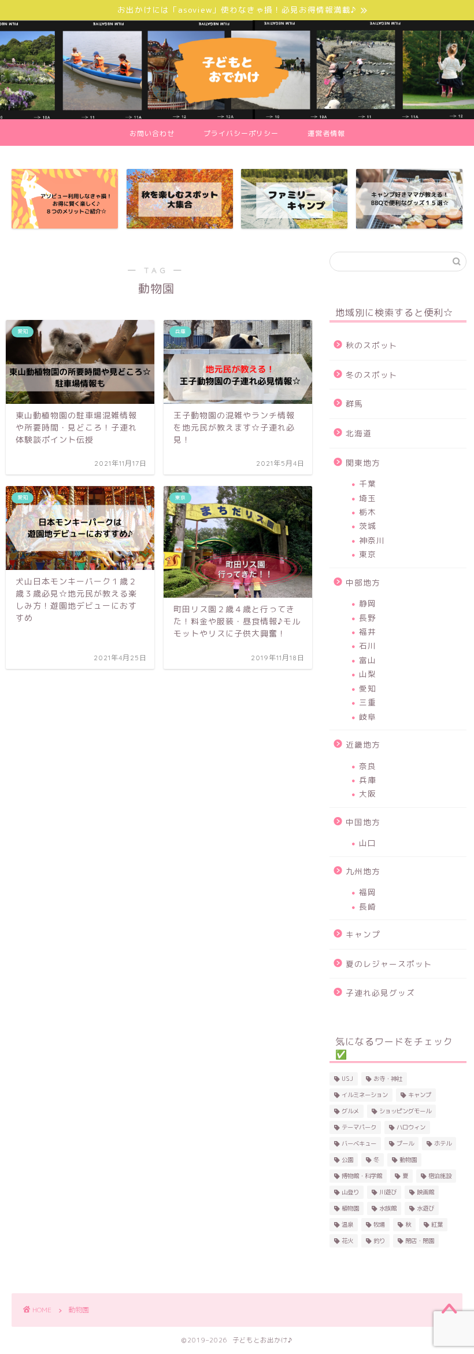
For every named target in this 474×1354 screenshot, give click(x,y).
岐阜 (367, 716)
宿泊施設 (439, 1176)
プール (405, 1143)
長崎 (367, 906)
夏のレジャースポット (389, 963)
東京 (367, 554)
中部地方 (363, 582)
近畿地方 (363, 744)
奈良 (367, 765)
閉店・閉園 (419, 1241)
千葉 (367, 483)
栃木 (367, 511)
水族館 (388, 1208)
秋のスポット (372, 345)
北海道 (359, 433)
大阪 (367, 793)
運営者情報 (326, 133)
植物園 (350, 1208)
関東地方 (363, 462)
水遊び (425, 1208)
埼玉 (367, 497)
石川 (367, 645)
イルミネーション (365, 1095)
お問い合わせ (152, 133)
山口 (367, 842)
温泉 (347, 1224)
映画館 (425, 1192)
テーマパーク (359, 1127)
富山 (367, 659)
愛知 (367, 688)
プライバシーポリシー (241, 133)
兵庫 (367, 779)
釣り (379, 1241)
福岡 (367, 891)
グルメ (350, 1111)
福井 (367, 631)
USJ (347, 1079)
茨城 (367, 525)
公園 (347, 1160)
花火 (347, 1241)
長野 (367, 617)
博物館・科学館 (362, 1176)
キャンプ (363, 934)
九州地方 (363, 871)
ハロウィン (411, 1127)
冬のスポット (372, 374)
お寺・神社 (387, 1079)
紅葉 (437, 1224)
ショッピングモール (405, 1111)
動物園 (408, 1160)
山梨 (367, 673)
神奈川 (372, 540)
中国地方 (363, 821)
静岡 (367, 603)
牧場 (379, 1224)
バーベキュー (359, 1143)
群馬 (354, 403)
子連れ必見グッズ (380, 992)
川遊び (388, 1192)
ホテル (442, 1143)
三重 (367, 702)
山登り (350, 1192)
